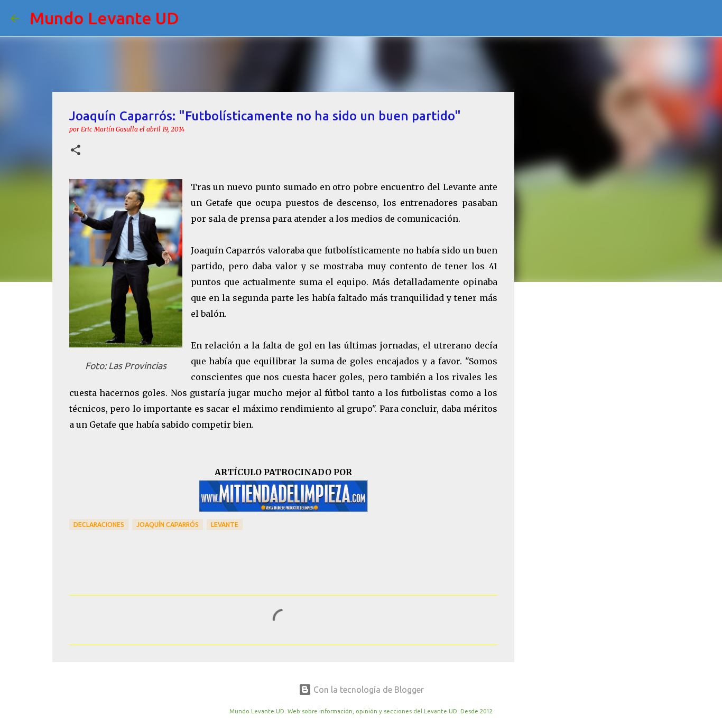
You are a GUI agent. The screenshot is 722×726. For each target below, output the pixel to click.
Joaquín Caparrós (167, 524)
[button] (75, 151)
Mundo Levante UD (104, 17)
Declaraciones (98, 524)
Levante (224, 524)
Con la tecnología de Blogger (367, 689)
